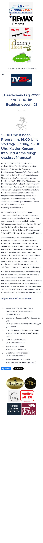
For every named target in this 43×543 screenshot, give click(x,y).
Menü (40, 73)
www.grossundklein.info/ (16, 349)
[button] (3, 74)
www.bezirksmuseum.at (15, 356)
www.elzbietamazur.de (15, 343)
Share (7, 369)
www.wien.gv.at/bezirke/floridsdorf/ (20, 362)
